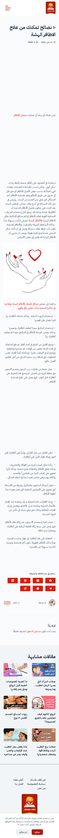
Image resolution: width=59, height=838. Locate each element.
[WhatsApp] (38, 588)
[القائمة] (8, 8)
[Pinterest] (25, 580)
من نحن (41, 788)
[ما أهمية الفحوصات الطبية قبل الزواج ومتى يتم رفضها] (15, 669)
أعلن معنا (18, 780)
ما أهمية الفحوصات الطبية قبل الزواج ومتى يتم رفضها (16, 685)
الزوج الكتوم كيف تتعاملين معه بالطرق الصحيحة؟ (45, 718)
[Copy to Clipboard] (25, 588)
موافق (37, 832)
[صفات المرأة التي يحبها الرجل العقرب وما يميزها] (44, 669)
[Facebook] (50, 580)
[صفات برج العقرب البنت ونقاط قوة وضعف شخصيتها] (44, 735)
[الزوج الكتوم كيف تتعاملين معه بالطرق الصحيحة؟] (44, 702)
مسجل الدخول (34, 631)
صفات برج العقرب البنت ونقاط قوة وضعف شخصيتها (46, 750)
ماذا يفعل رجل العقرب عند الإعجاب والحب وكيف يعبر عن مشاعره (15, 750)
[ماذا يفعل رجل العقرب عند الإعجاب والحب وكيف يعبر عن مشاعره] (15, 735)
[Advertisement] (29, 79)
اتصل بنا (19, 784)
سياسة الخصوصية (36, 784)
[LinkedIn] (13, 580)
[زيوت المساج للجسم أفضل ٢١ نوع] (15, 702)
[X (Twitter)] (38, 580)
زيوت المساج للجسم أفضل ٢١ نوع (16, 716)
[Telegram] (50, 588)
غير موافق (23, 832)
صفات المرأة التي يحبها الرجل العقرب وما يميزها (45, 685)
